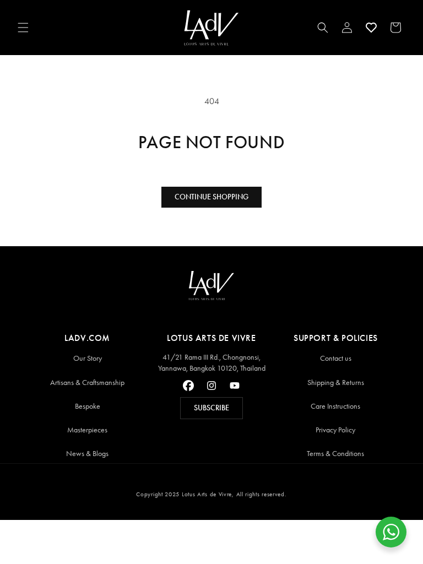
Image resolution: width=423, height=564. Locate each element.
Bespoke (87, 406)
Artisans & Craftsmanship (87, 382)
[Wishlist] (371, 27)
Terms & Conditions (335, 453)
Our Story (87, 358)
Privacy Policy (335, 430)
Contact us (335, 358)
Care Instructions (335, 406)
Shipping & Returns (335, 382)
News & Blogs (87, 453)
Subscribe (211, 408)
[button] (23, 27)
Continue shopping (211, 197)
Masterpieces (87, 430)
